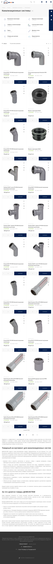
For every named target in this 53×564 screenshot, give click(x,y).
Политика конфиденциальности (27, 557)
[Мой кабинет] (37, 2)
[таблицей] (51, 44)
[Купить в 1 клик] (24, 53)
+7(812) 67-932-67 (23, 544)
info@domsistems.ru (27, 546)
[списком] (49, 44)
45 (32, 434)
